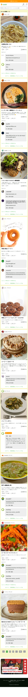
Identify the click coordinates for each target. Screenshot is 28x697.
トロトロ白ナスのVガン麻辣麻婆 (10, 180)
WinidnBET (8, 499)
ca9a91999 (8, 191)
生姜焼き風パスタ (6, 44)
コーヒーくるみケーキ (7, 361)
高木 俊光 (8, 436)
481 (20, 651)
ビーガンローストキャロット (9, 552)
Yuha (5, 14)
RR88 (7, 133)
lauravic (8, 376)
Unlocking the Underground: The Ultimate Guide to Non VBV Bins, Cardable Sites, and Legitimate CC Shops (15, 202)
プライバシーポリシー (15, 681)
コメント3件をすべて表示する (8, 584)
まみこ (5, 218)
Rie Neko (6, 331)
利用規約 (10, 681)
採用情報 (11, 680)
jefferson (8, 64)
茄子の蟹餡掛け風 (6, 485)
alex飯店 (5, 150)
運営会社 (14, 680)
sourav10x (8, 270)
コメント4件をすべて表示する (8, 73)
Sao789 (8, 124)
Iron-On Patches (9, 55)
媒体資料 (23, 680)
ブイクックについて (6, 680)
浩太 (5, 391)
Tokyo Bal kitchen (7, 522)
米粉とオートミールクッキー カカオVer (12, 317)
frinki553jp (8, 509)
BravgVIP (8, 261)
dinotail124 (6, 455)
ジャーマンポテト (6, 421)
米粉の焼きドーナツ (7, 248)
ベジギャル (6, 591)
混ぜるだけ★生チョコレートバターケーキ (13, 621)
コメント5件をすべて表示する (8, 143)
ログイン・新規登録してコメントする (14, 75)
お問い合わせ (19, 680)
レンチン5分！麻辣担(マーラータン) (11, 110)
